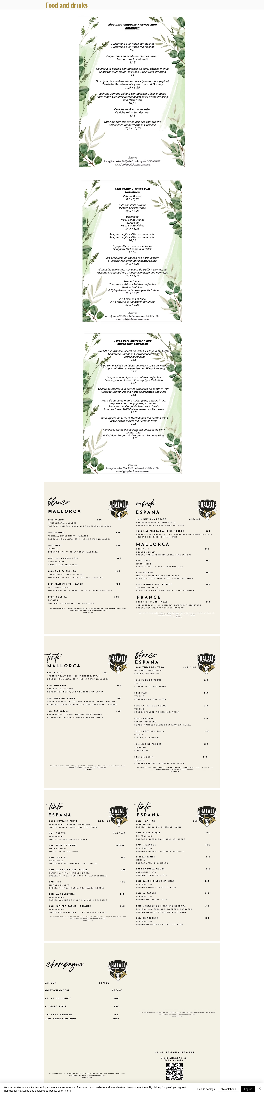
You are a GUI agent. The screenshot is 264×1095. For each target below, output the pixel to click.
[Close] (260, 1089)
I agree (248, 1089)
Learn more (64, 1090)
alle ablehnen (228, 1089)
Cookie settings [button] (206, 1089)
